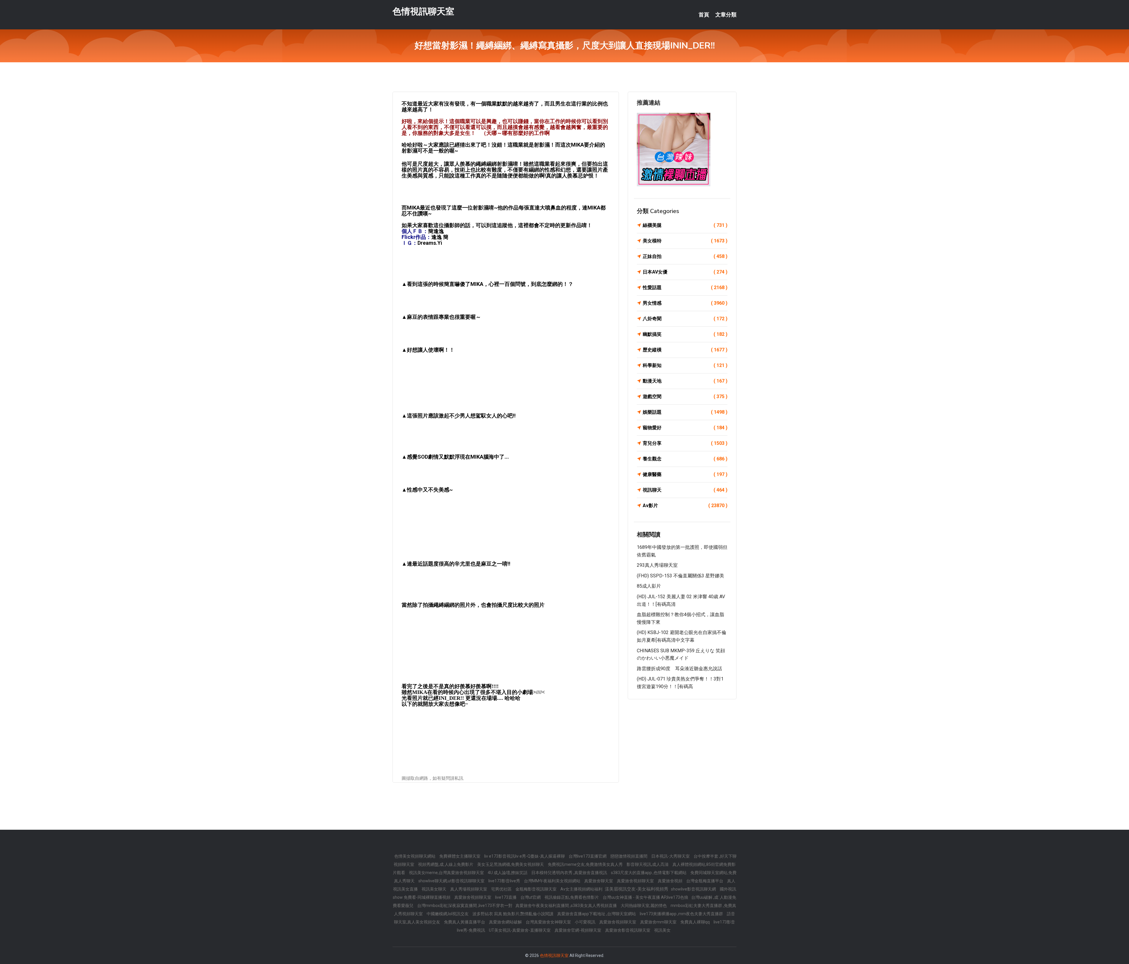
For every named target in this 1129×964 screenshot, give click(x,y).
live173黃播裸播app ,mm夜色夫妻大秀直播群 (682, 913)
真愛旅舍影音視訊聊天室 (628, 930)
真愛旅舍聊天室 (599, 881)
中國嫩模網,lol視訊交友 (448, 913)
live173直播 (506, 897)
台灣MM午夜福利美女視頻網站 (552, 881)
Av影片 (685, 505)
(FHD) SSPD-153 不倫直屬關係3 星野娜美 (680, 576)
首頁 (704, 15)
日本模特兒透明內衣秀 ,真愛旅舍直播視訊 (569, 872)
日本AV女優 (685, 272)
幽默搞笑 (685, 334)
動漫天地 (685, 381)
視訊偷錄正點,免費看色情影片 (572, 897)
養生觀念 (685, 459)
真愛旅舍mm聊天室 (658, 922)
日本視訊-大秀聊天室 (671, 856)
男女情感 (685, 303)
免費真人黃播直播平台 (465, 922)
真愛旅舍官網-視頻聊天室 (578, 930)
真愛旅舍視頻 (670, 881)
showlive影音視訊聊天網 (694, 889)
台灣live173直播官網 (588, 856)
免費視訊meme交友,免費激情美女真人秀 (586, 864)
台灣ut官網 (531, 897)
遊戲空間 (685, 396)
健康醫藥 (685, 474)
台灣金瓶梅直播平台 (705, 881)
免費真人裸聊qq (695, 922)
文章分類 (725, 15)
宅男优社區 (501, 889)
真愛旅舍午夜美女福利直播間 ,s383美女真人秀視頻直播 (566, 905)
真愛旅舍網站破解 (506, 922)
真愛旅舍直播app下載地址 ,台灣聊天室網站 (597, 913)
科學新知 (685, 365)
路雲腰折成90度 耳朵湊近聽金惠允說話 (679, 668)
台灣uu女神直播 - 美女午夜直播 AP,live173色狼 (645, 897)
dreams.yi (429, 243)
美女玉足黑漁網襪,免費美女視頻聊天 (511, 864)
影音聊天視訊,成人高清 (648, 864)
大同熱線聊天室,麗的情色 (644, 905)
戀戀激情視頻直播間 (629, 856)
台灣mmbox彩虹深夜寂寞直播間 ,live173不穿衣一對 (464, 905)
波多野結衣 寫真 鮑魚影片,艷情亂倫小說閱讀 (513, 913)
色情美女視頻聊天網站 (415, 856)
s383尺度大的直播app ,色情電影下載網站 (649, 872)
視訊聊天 (685, 490)
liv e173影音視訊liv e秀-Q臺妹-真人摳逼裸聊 (525, 856)
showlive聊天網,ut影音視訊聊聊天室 (451, 881)
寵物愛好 (685, 427)
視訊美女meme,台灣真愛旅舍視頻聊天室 (447, 872)
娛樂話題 (685, 412)
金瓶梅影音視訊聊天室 (536, 889)
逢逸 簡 (439, 237)
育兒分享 (685, 443)
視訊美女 (662, 930)
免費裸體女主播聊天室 (460, 856)
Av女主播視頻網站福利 (581, 889)
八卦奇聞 (685, 318)
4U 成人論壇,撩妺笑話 (508, 872)
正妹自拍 (685, 256)
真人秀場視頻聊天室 (469, 889)
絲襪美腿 (685, 225)
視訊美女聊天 (434, 889)
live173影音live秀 (504, 881)
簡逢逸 (436, 231)
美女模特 (685, 241)
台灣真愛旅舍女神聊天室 (549, 922)
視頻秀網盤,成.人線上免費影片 (446, 864)
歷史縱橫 (685, 350)
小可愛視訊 (585, 922)
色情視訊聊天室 (423, 11)
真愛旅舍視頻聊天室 (636, 881)
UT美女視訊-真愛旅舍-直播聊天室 (520, 930)
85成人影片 (649, 586)
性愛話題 (685, 287)
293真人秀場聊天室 (657, 565)
